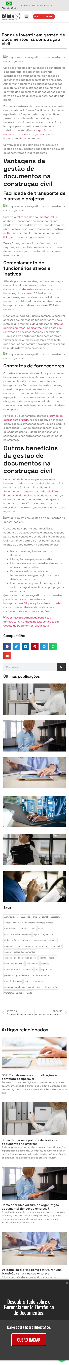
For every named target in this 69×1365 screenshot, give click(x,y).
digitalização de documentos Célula (35, 217)
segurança (38, 981)
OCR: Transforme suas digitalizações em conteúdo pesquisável (30, 1077)
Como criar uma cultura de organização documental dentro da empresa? (30, 1206)
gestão (7, 952)
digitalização (48, 934)
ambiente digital (40, 917)
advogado (25, 917)
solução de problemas (14, 987)
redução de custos (13, 981)
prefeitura (8, 975)
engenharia (28, 946)
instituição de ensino (14, 963)
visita (29, 993)
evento (39, 946)
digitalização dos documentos (22, 499)
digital (36, 934)
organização (47, 969)
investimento (32, 963)
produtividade (22, 975)
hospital (52, 958)
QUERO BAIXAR (28, 1340)
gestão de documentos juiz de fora (20, 958)
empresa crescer (12, 946)
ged (47, 946)
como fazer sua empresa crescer (37, 922)
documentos (40, 940)
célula (33, 928)
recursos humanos (40, 975)
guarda (42, 958)
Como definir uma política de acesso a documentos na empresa (29, 1142)
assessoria (55, 917)
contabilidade (10, 928)
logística (45, 963)
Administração (11, 917)
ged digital (57, 946)
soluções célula (35, 987)
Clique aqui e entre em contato (43, 603)
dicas (40, 928)
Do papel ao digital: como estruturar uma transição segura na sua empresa (31, 1271)
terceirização (51, 987)
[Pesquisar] (61, 667)
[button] (26, 16)
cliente (16, 922)
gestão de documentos (24, 952)
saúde (27, 981)
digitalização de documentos (17, 940)
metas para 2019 (12, 969)
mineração (28, 969)
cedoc (7, 922)
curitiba (23, 928)
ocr (37, 969)
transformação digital (14, 993)
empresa (53, 940)
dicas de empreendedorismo (17, 934)
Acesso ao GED (9, 8)
